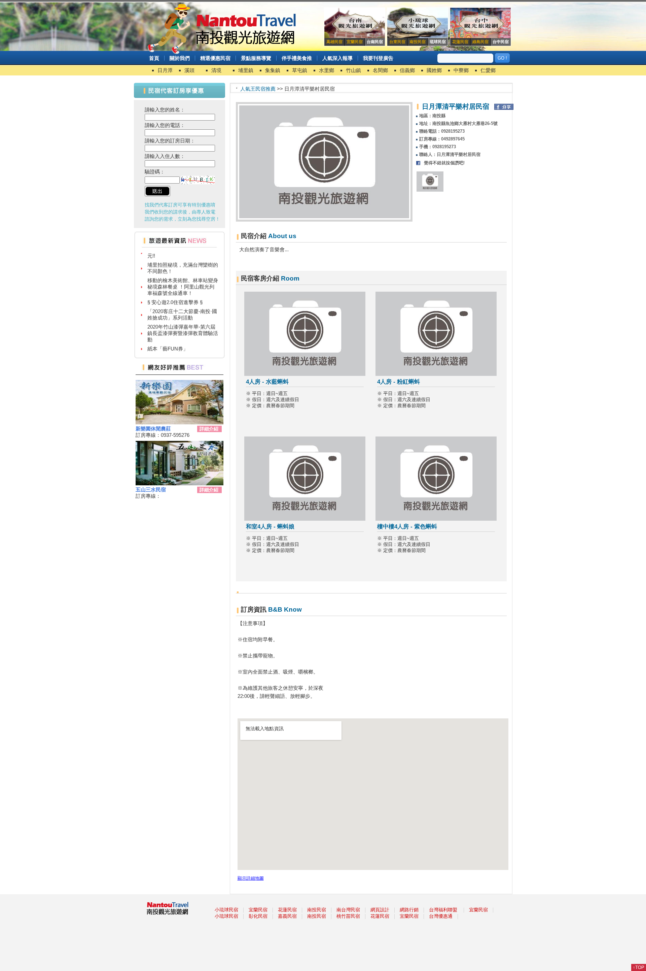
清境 (216, 70)
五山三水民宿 (151, 489)
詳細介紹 (209, 428)
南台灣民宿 (348, 909)
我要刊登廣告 (378, 58)
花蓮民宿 (287, 909)
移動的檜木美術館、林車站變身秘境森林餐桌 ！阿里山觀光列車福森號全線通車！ (182, 278)
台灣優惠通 (441, 916)
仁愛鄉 (488, 70)
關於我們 (180, 58)
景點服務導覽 (256, 58)
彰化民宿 (258, 916)
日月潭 (165, 70)
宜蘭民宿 (258, 909)
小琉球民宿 (226, 909)
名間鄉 (380, 70)
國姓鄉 (434, 70)
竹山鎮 (353, 70)
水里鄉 (326, 70)
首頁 (154, 58)
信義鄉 (407, 70)
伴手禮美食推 (297, 58)
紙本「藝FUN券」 (167, 340)
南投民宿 (316, 909)
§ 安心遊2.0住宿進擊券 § (175, 294)
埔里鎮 (245, 70)
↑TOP (638, 967)
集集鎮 (272, 70)
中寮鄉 (461, 70)
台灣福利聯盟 (443, 909)
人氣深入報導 (337, 58)
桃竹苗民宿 (348, 916)
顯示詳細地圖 (251, 878)
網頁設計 (379, 909)
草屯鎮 (299, 70)
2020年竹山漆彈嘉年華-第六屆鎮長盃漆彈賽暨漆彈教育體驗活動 (182, 325)
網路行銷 (409, 909)
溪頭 (189, 70)
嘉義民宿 (287, 916)
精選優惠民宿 (215, 58)
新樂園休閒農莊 (153, 428)
